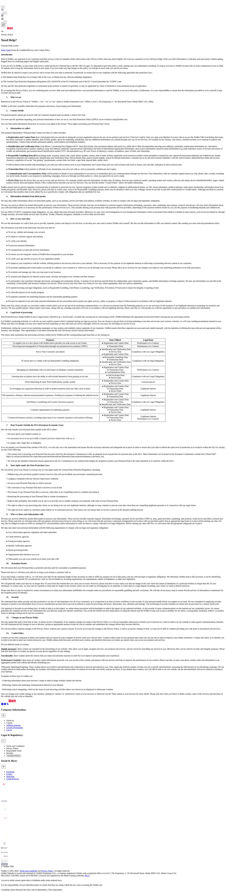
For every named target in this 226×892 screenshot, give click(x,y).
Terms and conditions (28, 871)
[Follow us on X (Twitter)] (7, 704)
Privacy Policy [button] (12, 748)
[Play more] (5, 13)
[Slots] (113, 16)
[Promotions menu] (3, 7)
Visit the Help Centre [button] (9, 46)
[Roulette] (113, 19)
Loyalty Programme (14, 727)
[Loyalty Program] (113, 10)
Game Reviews (12, 779)
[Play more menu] (2, 13)
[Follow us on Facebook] (5, 704)
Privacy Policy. (47, 871)
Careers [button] (9, 723)
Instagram (10, 776)
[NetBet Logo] (7, 28)
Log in (9, 730)
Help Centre (6, 50)
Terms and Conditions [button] (15, 746)
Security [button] (9, 753)
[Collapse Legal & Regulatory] (3, 741)
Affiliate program (13, 725)
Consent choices (13, 756)
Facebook (10, 772)
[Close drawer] (3, 25)
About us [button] (10, 720)
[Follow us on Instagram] (2, 704)
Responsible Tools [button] (13, 751)
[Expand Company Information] (3, 715)
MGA (87, 875)
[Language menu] (2, 22)
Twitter (9, 774)
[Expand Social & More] (3, 767)
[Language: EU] (5, 22)
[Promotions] (3, 7)
